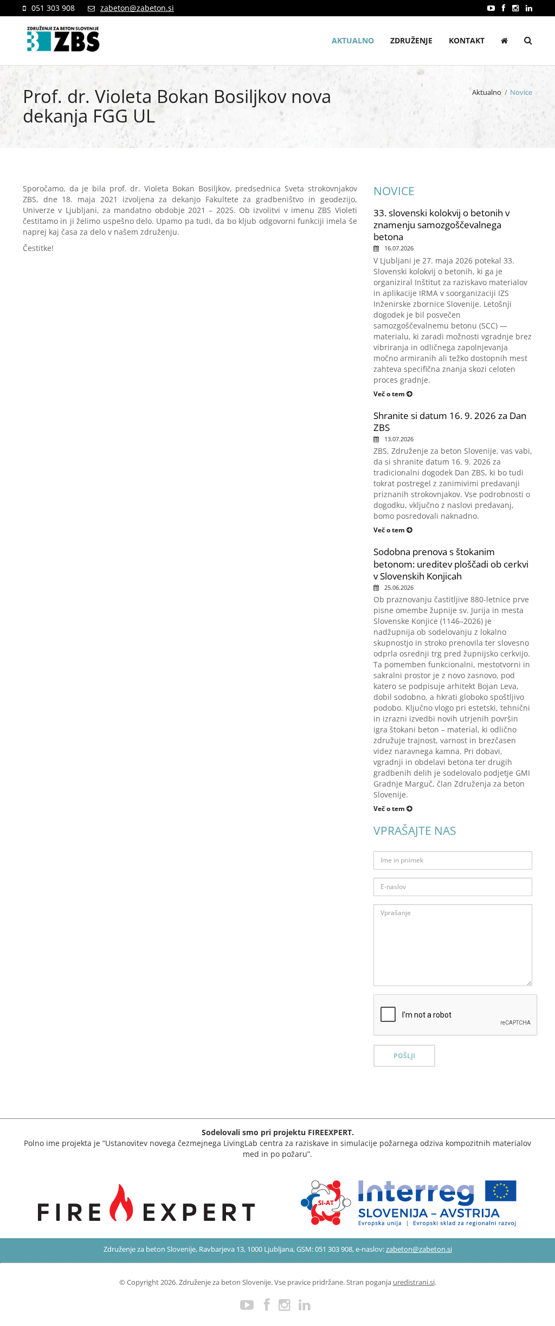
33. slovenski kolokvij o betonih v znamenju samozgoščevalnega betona (441, 225)
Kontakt (467, 40)
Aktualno (353, 40)
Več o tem (389, 393)
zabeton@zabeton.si (137, 8)
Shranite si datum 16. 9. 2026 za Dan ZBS (449, 421)
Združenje (411, 40)
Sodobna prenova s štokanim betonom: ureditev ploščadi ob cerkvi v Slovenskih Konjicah (450, 563)
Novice (521, 92)
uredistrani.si (414, 1282)
